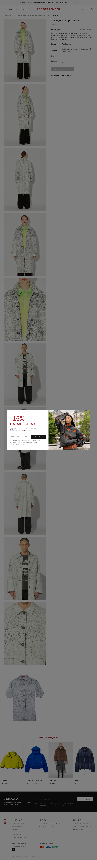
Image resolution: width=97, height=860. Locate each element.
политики (28, 442)
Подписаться (38, 437)
